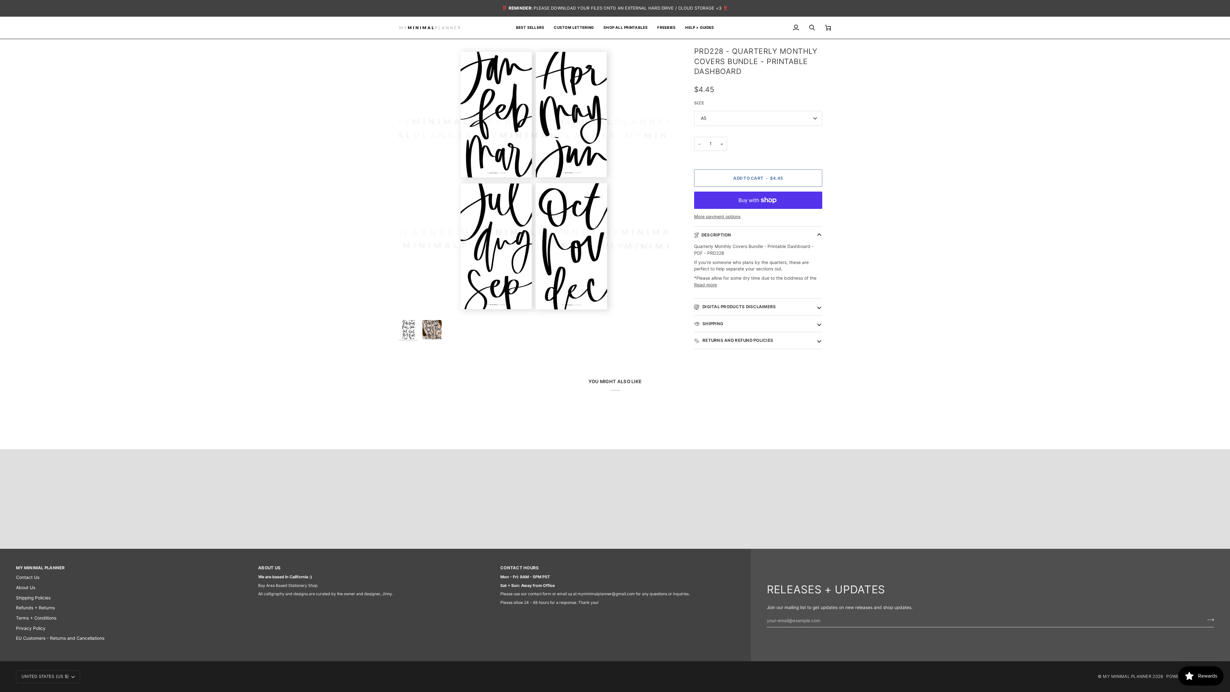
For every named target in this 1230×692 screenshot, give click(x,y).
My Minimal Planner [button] (40, 567)
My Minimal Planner (1127, 676)
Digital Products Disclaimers (738, 306)
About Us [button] (269, 567)
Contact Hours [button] (519, 567)
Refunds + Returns (35, 607)
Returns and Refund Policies (737, 340)
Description (716, 234)
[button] (625, 28)
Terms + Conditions (36, 618)
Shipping (712, 323)
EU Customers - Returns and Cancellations (60, 638)
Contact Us (27, 577)
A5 (703, 118)
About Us (25, 587)
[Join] (1208, 620)
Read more (705, 284)
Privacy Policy (30, 628)
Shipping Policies (33, 597)
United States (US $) (45, 676)
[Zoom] (534, 181)
